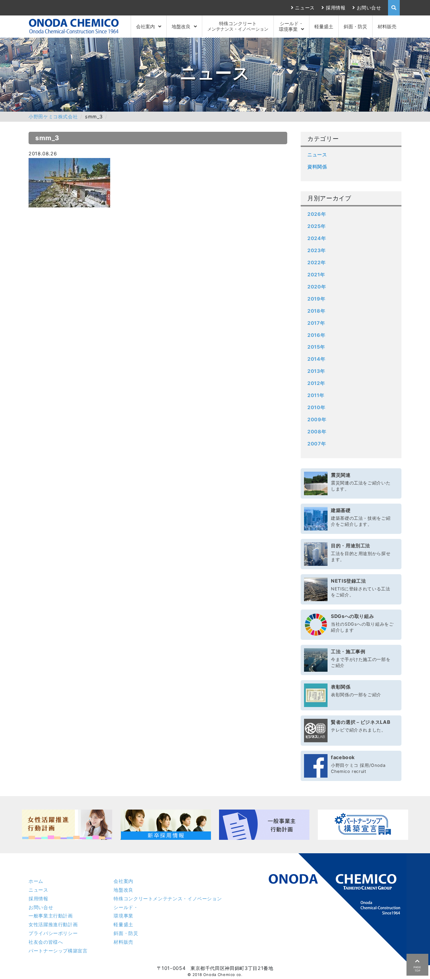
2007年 (316, 443)
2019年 (316, 299)
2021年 (316, 274)
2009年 (316, 419)
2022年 (316, 262)
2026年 (316, 214)
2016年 (316, 335)
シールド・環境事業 (291, 26)
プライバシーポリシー (53, 933)
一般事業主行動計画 (51, 915)
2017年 (316, 323)
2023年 (316, 250)
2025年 (316, 226)
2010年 (316, 407)
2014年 (316, 359)
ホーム (36, 881)
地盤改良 (181, 26)
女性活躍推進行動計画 (53, 924)
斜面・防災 (355, 26)
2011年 (315, 395)
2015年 (316, 347)
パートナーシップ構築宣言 (58, 950)
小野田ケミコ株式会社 (53, 116)
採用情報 (335, 7)
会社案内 (145, 26)
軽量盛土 (323, 26)
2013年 (316, 371)
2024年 (316, 238)
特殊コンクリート (237, 26)
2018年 (316, 311)
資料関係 (317, 166)
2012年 (316, 383)
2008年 (316, 431)
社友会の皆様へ (46, 942)
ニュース (305, 7)
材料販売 (387, 26)
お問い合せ (369, 7)
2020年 (316, 286)
